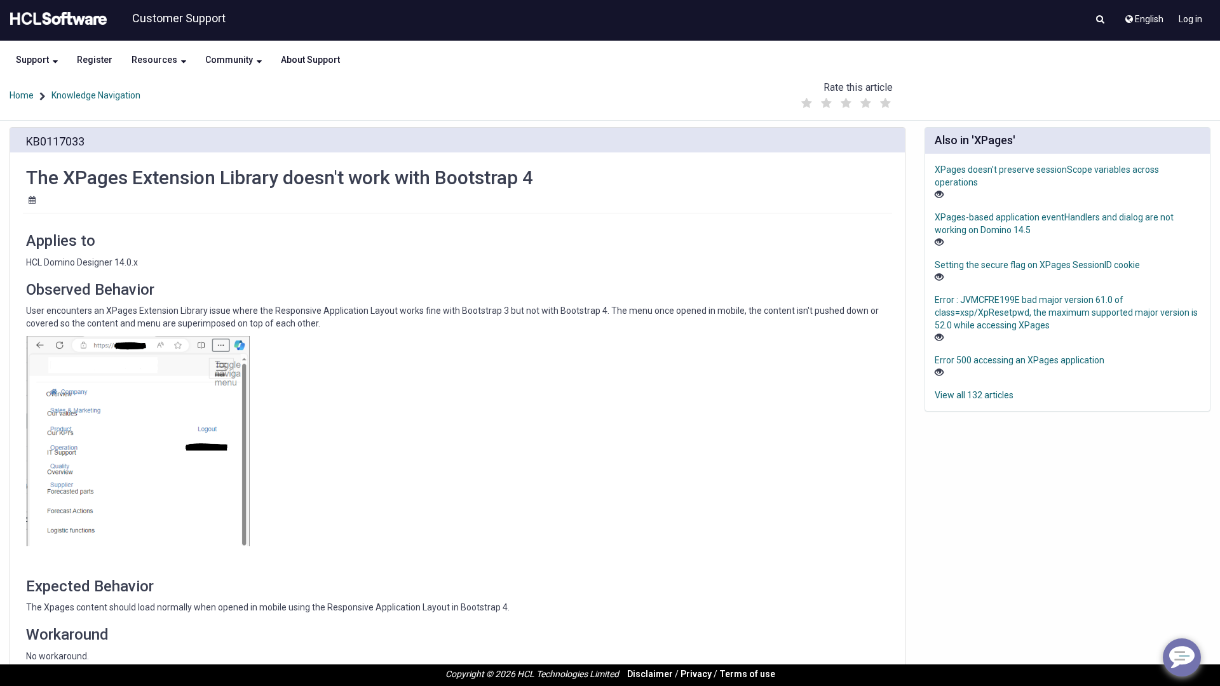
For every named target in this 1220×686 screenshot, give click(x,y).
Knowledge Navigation (95, 95)
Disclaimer (650, 674)
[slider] (846, 100)
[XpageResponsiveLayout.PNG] (138, 441)
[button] (1100, 20)
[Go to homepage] (56, 19)
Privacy (696, 674)
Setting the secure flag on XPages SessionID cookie (1037, 265)
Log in (1190, 19)
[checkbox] (806, 103)
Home (22, 95)
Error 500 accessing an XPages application (1019, 360)
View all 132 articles (974, 395)
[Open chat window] (1182, 657)
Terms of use (747, 674)
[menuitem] (1143, 16)
